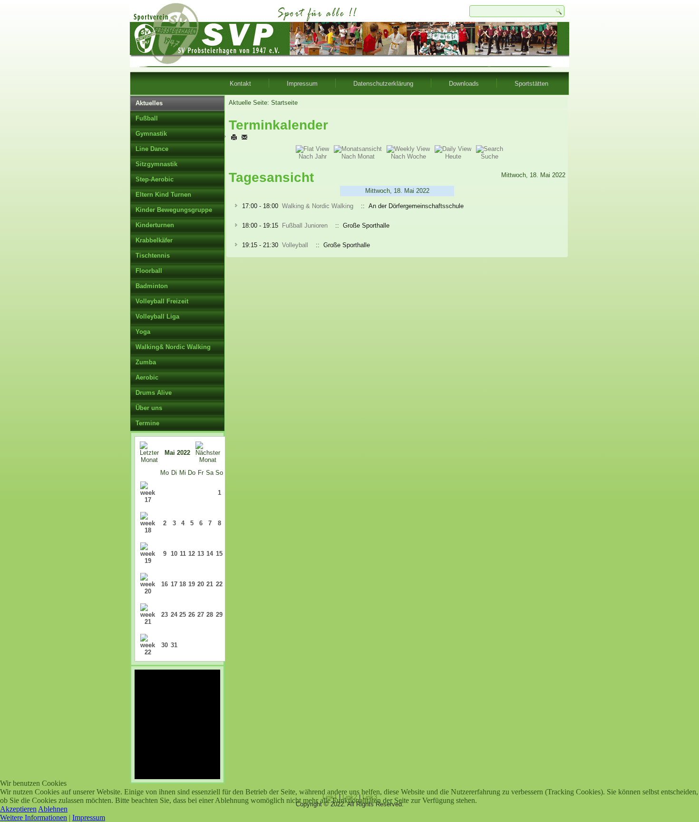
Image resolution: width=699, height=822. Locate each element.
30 (164, 645)
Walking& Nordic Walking (173, 347)
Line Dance (152, 148)
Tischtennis (153, 255)
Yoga (143, 331)
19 (191, 584)
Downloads (464, 83)
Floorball (149, 270)
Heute (453, 156)
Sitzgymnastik (156, 164)
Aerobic (147, 377)
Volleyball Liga (157, 316)
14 (209, 553)
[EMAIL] (244, 136)
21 (209, 584)
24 (174, 614)
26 (191, 614)
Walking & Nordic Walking (317, 206)
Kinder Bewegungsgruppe (174, 209)
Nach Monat (358, 156)
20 (200, 584)
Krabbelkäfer (154, 240)
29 (219, 614)
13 (200, 553)
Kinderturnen (155, 225)
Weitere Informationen (33, 817)
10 (174, 553)
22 (219, 584)
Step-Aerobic (155, 179)
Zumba (146, 362)
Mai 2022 (177, 452)
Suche (489, 156)
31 (174, 645)
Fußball (147, 118)
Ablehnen (53, 809)
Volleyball (295, 245)
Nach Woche (408, 156)
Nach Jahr (313, 156)
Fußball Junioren (305, 225)
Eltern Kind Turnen (163, 194)
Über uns (149, 407)
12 (191, 553)
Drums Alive (154, 392)
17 (174, 584)
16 (164, 584)
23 (164, 614)
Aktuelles (149, 103)
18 (182, 584)
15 (219, 553)
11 (183, 553)
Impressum (302, 83)
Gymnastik (151, 133)
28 (209, 614)
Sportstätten (531, 83)
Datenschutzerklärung (383, 83)
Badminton (152, 286)
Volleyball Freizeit (162, 301)
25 (182, 614)
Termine (147, 423)
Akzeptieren (18, 809)
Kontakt (240, 83)
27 (200, 614)
